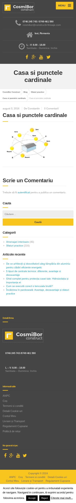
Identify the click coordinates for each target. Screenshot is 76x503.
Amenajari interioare (17, 241)
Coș (5, 400)
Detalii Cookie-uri (12, 410)
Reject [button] (44, 498)
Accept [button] (32, 498)
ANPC (6, 395)
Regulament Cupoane (15, 426)
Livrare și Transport (14, 421)
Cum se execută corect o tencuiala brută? (29, 286)
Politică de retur (12, 431)
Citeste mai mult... (62, 497)
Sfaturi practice (14, 245)
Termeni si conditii (13, 405)
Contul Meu (9, 415)
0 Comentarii (51, 108)
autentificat (24, 192)
